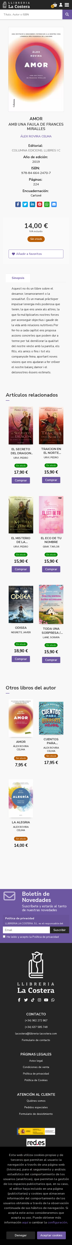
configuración (57, 1222)
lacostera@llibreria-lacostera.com (36, 1033)
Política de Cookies (36, 1080)
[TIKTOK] (33, 1000)
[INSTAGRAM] (39, 1000)
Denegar (21, 1235)
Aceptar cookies (51, 1235)
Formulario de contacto (36, 1040)
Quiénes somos (36, 1101)
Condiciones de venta (36, 1067)
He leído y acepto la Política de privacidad (33, 937)
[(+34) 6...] (53, 1000)
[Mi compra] (55, 5)
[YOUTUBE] (46, 1000)
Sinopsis (18, 278)
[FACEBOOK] (19, 1000)
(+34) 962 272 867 (36, 1020)
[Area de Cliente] (61, 5)
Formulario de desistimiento (36, 1114)
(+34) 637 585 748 (36, 1027)
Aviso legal (36, 1061)
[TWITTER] (26, 1000)
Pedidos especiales (36, 1107)
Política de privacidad (36, 1073)
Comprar (21, 480)
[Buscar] (67, 14)
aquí (25, 1222)
